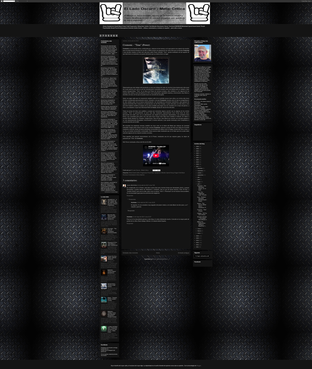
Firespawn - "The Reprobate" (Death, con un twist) (201, 188)
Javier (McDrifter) (132, 185)
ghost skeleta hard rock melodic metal (107, 143)
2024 (197, 151)
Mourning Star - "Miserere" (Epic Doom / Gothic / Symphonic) (112, 216)
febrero (200, 231)
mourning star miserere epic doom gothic (108, 48)
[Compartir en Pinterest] (159, 170)
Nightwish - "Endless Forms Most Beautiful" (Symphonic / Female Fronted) (112, 314)
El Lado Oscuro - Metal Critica (108, 78)
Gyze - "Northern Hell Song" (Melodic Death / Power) (202, 199)
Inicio (158, 253)
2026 (197, 146)
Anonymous (104, 56)
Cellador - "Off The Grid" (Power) (202, 214)
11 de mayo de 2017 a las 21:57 (142, 216)
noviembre (200, 170)
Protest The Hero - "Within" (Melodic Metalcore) (112, 258)
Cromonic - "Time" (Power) (202, 210)
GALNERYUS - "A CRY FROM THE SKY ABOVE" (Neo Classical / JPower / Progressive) (113, 202)
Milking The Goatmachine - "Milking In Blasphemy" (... (201, 223)
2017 (197, 166)
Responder (130, 195)
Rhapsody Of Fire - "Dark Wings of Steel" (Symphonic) (112, 244)
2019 (197, 162)
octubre (200, 172)
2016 (197, 236)
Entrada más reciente (130, 253)
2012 (197, 244)
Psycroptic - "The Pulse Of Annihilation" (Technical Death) (112, 230)
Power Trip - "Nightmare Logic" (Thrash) (201, 193)
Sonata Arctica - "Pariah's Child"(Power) (112, 285)
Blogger (198, 365)
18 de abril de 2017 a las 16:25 (146, 202)
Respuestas (132, 199)
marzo (199, 228)
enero (199, 233)
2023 (197, 153)
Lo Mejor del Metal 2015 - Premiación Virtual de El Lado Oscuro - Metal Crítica (112, 329)
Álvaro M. (103, 163)
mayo (199, 181)
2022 (197, 155)
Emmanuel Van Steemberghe (108, 46)
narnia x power (105, 69)
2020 (197, 159)
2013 (197, 242)
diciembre (200, 168)
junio (199, 179)
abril (199, 184)
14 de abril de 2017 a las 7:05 (146, 185)
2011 (197, 247)
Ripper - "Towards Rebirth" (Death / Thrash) (112, 299)
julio (199, 177)
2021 (197, 157)
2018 (197, 164)
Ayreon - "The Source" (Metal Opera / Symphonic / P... (202, 205)
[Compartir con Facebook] (158, 170)
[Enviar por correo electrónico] (153, 170)
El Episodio (199, 91)
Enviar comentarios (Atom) (160, 259)
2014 (197, 240)
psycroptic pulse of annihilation (109, 113)
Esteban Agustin (105, 106)
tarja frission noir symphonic (108, 107)
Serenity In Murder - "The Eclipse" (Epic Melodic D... (202, 218)
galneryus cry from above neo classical (108, 80)
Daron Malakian (105, 182)
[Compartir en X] (156, 170)
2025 (197, 148)
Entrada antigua (183, 253)
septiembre (201, 175)
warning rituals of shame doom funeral (107, 102)
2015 (197, 238)
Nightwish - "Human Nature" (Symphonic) (112, 271)
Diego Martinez (105, 89)
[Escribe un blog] (155, 170)
